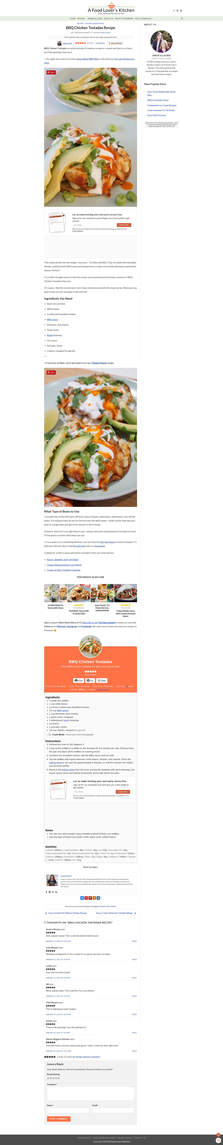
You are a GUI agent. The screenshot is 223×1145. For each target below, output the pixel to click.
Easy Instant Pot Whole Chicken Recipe (67, 913)
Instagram (72, 626)
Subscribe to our (98, 622)
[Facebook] (46, 892)
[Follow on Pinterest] (181, 11)
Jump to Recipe (116, 43)
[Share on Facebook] (35, 48)
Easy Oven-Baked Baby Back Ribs (161, 93)
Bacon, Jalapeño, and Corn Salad (62, 559)
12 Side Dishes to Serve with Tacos (55, 606)
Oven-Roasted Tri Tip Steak (160, 110)
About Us (108, 18)
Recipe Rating (53, 1074)
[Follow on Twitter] (177, 11)
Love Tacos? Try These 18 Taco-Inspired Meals (102, 607)
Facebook (86, 626)
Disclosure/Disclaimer (104, 1138)
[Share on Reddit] (35, 62)
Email (95, 1105)
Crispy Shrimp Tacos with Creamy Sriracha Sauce (125, 613)
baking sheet (55, 762)
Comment (52, 1084)
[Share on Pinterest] (35, 53)
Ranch (50, 335)
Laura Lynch (105, 33)
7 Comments (100, 43)
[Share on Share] (35, 67)
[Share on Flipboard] (35, 58)
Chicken (88, 23)
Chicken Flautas (99, 363)
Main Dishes (98, 23)
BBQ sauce (52, 319)
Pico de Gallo (79, 546)
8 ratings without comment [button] (86, 1056)
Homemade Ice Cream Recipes (162, 105)
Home (73, 18)
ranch (67, 720)
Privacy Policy (125, 1138)
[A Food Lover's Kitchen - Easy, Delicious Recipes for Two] (111, 8)
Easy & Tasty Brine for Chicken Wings (114, 913)
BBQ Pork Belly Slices (158, 100)
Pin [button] (91, 680)
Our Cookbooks (143, 18)
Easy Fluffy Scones (156, 115)
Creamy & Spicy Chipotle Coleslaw (63, 570)
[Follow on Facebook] (174, 11)
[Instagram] (53, 892)
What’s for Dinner (124, 18)
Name (50, 1105)
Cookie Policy (84, 1138)
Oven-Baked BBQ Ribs (87, 59)
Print (80, 680)
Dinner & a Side (95, 18)
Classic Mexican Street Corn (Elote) (64, 565)
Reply (134, 941)
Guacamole (99, 546)
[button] (86, 671)
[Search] (182, 18)
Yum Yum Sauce (107, 542)
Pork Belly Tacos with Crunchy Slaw (79, 612)
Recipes (81, 18)
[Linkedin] (56, 892)
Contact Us (140, 1138)
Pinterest (61, 626)
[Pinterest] (50, 892)
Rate (103, 680)
